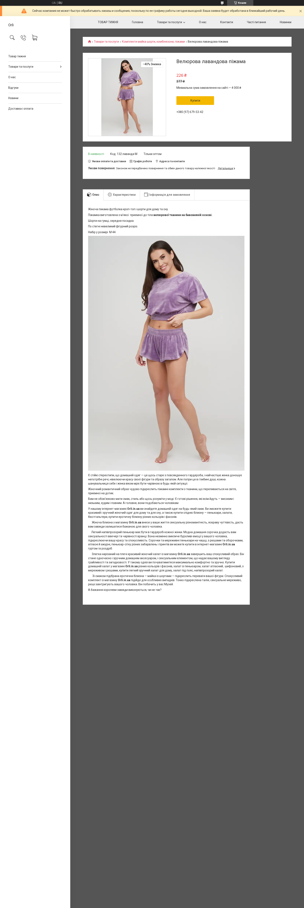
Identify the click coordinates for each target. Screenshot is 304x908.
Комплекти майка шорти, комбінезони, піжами (153, 41)
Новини (13, 98)
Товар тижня (17, 56)
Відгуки (13, 87)
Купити (195, 100)
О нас (12, 77)
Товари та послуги (20, 66)
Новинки (285, 22)
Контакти (226, 22)
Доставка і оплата (20, 108)
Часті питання (256, 22)
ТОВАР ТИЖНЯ (108, 22)
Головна (137, 22)
